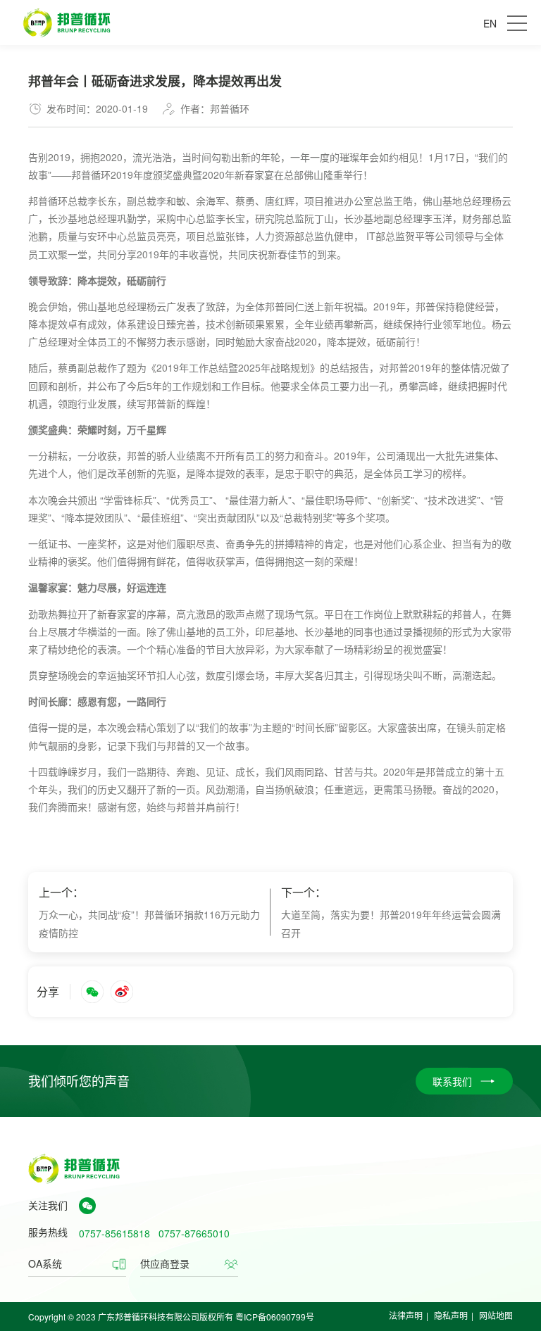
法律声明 (406, 1315)
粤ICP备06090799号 (274, 1317)
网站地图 (496, 1315)
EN (490, 23)
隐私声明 (451, 1315)
